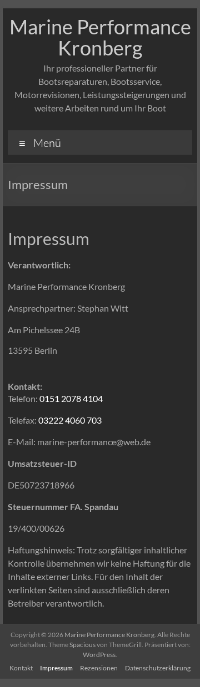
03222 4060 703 (70, 420)
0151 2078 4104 (71, 398)
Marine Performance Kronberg (100, 37)
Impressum (56, 668)
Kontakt (21, 668)
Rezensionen (99, 668)
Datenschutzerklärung (158, 668)
